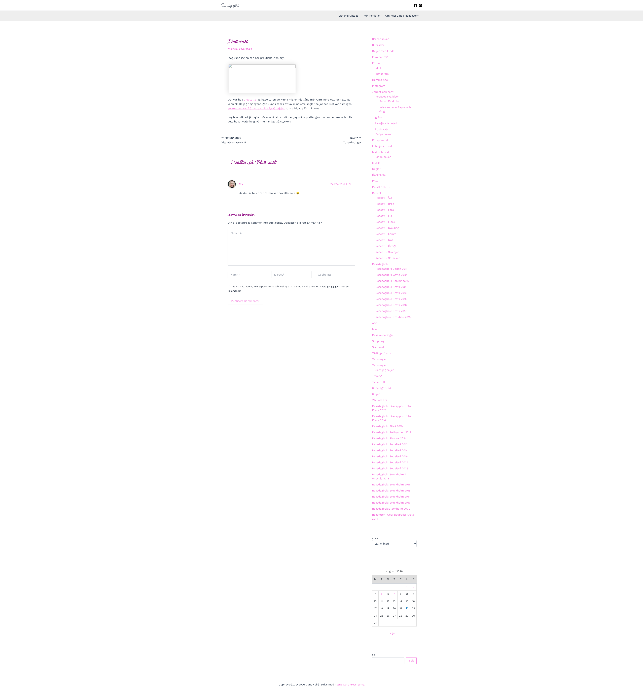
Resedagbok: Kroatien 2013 (393, 317)
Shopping (378, 341)
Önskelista (379, 175)
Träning (377, 376)
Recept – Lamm (385, 234)
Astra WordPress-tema (350, 684)
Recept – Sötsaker (387, 258)
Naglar (376, 169)
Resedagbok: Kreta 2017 (391, 311)
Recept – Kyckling (387, 227)
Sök (374, 654)
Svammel (378, 347)
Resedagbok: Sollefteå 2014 (390, 450)
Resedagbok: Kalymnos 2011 (393, 280)
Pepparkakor (383, 134)
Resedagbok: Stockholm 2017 (391, 502)
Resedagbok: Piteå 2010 (387, 426)
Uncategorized (381, 388)
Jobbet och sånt (383, 91)
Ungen (376, 394)
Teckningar (379, 359)
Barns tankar (380, 39)
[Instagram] (420, 5)
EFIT (378, 67)
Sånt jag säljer (384, 370)
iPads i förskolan (389, 101)
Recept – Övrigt (385, 246)
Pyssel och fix (381, 187)
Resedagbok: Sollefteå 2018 (390, 456)
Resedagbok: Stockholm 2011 (391, 484)
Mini (374, 329)
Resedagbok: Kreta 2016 (391, 305)
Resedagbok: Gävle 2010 (391, 274)
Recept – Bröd (384, 203)
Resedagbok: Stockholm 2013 (391, 490)
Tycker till (378, 382)
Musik (376, 162)
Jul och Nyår (380, 129)
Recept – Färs (384, 209)
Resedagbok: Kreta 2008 (391, 286)
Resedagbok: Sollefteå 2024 (390, 462)
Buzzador (378, 45)
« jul (392, 633)
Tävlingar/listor (381, 353)
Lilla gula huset (382, 146)
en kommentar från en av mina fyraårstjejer (256, 108)
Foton (376, 63)
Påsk (375, 181)
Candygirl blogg (348, 15)
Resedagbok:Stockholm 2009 (391, 508)
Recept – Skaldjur (387, 252)
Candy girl (230, 5)
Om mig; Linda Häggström (402, 15)
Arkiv (375, 538)
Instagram (382, 73)
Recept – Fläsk (385, 221)
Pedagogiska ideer (387, 96)
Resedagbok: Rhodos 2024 (389, 438)
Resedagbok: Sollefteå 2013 (390, 444)
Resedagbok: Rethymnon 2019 (391, 432)
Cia (241, 184)
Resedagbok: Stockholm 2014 (391, 496)
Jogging (377, 117)
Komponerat (380, 140)
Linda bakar (383, 156)
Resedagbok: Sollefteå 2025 (390, 468)
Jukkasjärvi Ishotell (384, 123)
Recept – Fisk (384, 215)
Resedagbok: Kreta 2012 (391, 292)
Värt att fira (379, 400)
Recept (376, 193)
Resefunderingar (383, 335)
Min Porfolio (372, 15)
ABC (374, 323)
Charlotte (250, 99)
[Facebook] (415, 5)
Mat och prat (380, 152)
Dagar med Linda (383, 51)
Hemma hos (380, 79)
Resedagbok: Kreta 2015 (391, 299)
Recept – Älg (383, 197)
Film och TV (380, 57)
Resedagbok (380, 264)
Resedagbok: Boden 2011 (391, 268)
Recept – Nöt (384, 240)
